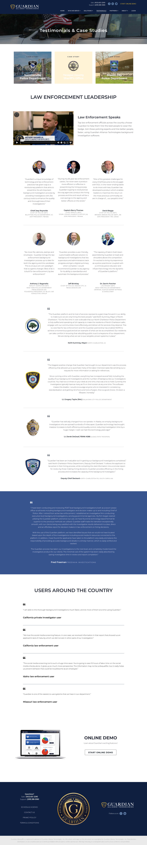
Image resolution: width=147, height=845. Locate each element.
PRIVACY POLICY (29, 817)
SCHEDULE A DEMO (29, 807)
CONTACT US (29, 812)
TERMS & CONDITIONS (29, 823)
